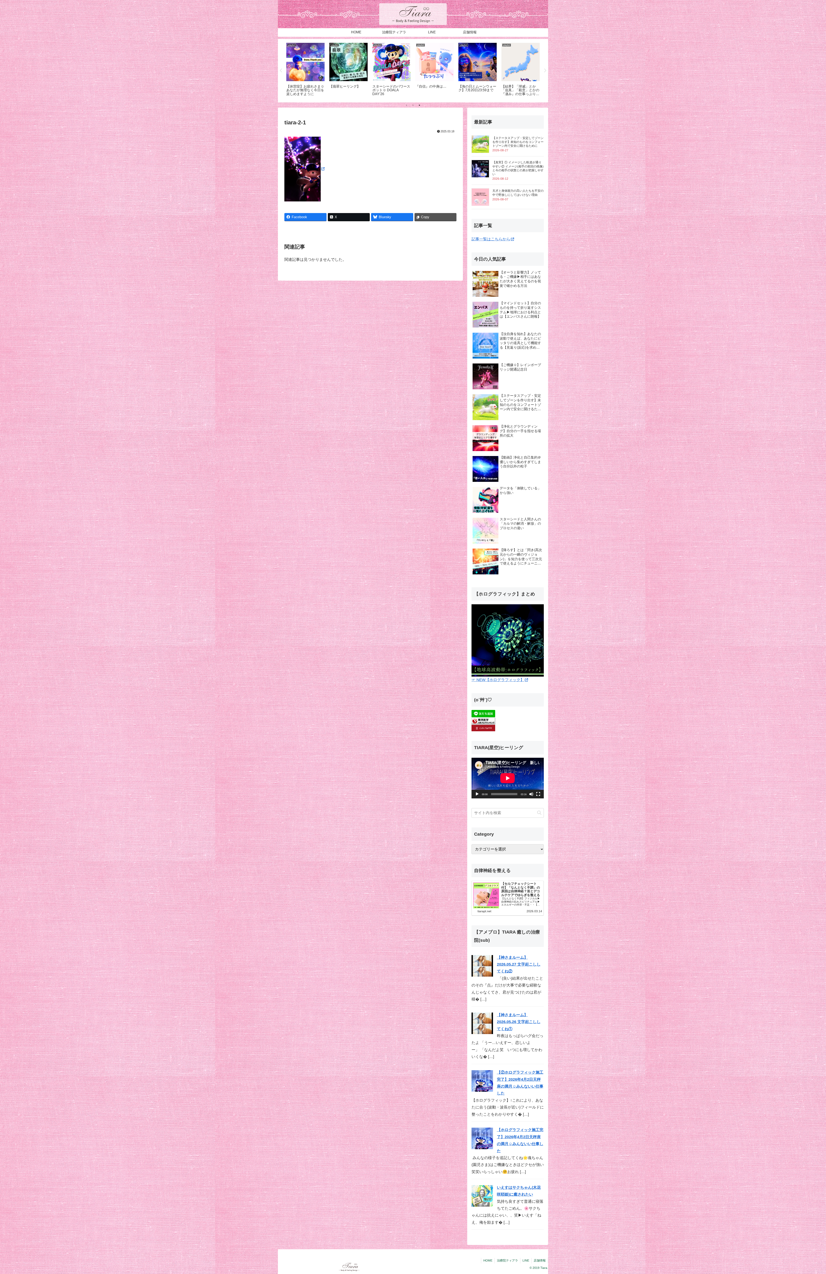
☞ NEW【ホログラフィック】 (498, 680)
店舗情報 (540, 1260)
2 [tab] (413, 105)
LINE (525, 1260)
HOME (487, 1260)
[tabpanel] (305, 70)
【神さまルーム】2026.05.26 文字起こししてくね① (519, 1022)
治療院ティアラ (507, 1260)
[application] (508, 778)
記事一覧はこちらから (491, 239)
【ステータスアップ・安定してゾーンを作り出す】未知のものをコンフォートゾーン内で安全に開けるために (518, 141)
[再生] (477, 794)
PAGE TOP (805, 1232)
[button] (539, 812)
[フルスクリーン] (538, 794)
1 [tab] (406, 105)
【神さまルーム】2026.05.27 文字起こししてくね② (519, 964)
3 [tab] (419, 105)
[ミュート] (531, 794)
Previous (281, 70)
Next (545, 70)
